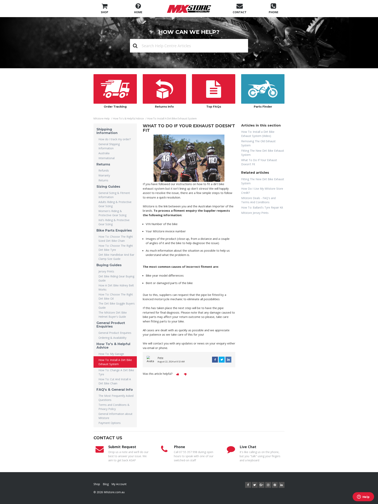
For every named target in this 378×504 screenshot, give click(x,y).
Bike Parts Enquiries (114, 230)
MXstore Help (102, 118)
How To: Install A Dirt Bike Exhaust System (172, 118)
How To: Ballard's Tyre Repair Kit (262, 207)
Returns (103, 164)
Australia (103, 153)
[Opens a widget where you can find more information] (363, 497)
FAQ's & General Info (114, 389)
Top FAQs (213, 106)
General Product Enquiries (110, 324)
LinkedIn (228, 360)
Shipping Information (107, 131)
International (106, 158)
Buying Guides (109, 265)
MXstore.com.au (114, 492)
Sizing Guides (108, 186)
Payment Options (109, 423)
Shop (97, 484)
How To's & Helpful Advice (128, 118)
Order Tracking (115, 106)
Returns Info (164, 106)
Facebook (215, 360)
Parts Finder (263, 106)
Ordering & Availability (112, 338)
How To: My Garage (111, 354)
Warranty (104, 175)
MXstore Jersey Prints (255, 213)
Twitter (222, 360)
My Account (119, 484)
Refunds (103, 170)
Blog (106, 484)
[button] (177, 374)
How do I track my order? (114, 139)
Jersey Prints (106, 271)
